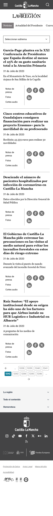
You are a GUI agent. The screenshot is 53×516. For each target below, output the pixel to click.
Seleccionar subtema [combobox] (16, 39)
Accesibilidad (8, 472)
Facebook (26, 436)
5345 (31, 373)
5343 (15, 373)
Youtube (20, 436)
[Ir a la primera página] (8, 368)
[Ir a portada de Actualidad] (26, 15)
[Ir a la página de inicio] (26, 4)
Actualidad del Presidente (29, 25)
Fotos (8, 97)
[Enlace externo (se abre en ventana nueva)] (21, 479)
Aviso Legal (27, 466)
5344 (23, 373)
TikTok (13, 436)
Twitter (33, 436)
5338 (21, 368)
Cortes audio (11, 102)
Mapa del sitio (41, 466)
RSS (26, 441)
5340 (37, 368)
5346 (39, 373)
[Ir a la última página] (26, 379)
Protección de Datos (11, 466)
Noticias (7, 25)
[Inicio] (26, 423)
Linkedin (46, 436)
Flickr (39, 436)
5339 (29, 368)
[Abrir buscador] (47, 4)
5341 (45, 368)
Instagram (7, 436)
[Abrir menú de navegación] (5, 4)
